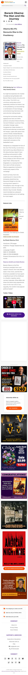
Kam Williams (18, 24)
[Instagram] (5, 658)
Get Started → (14, 408)
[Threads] (19, 658)
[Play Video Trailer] (14, 549)
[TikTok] (8, 662)
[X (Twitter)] (15, 658)
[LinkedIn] (12, 662)
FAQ (14, 644)
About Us (14, 625)
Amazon (19, 53)
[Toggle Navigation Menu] (26, 2)
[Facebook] (12, 658)
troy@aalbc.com (14, 646)
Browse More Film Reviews (14, 315)
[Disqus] (14, 341)
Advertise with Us (14, 641)
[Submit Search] (25, 5)
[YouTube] (8, 658)
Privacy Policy (14, 627)
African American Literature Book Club (11, 671)
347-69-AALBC (15, 648)
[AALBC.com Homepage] (8, 2)
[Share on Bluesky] (22, 658)
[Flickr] (19, 662)
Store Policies (14, 630)
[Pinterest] (15, 662)
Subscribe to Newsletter (14, 639)
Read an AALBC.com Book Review (13, 262)
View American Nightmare (15, 568)
